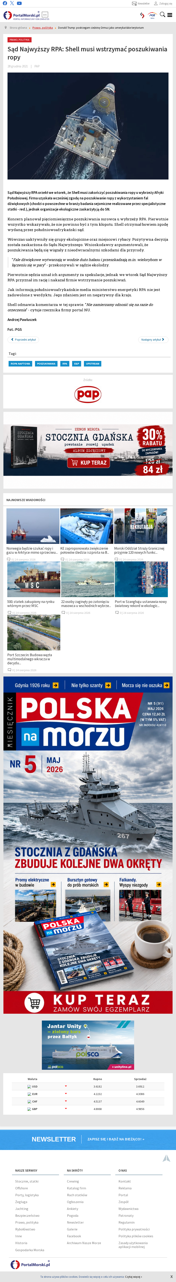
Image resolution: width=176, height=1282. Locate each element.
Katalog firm (76, 1188)
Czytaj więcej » (133, 1277)
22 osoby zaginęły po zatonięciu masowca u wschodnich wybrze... (86, 603)
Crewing (73, 1181)
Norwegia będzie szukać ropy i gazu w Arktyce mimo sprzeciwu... (32, 550)
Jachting (21, 1208)
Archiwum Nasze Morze (84, 1243)
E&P (76, 363)
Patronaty (126, 1215)
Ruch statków (77, 1195)
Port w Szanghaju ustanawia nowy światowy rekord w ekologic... (141, 603)
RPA (64, 363)
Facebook (74, 1236)
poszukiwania (46, 363)
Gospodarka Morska (29, 1250)
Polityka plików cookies (135, 1236)
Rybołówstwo (25, 1229)
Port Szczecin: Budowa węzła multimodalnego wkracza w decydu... (29, 659)
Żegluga (21, 1202)
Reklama (125, 1188)
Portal (123, 1195)
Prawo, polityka (26, 1222)
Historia (21, 1243)
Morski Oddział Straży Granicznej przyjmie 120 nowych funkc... (139, 550)
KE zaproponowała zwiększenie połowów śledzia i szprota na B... (84, 550)
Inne (18, 1236)
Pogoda (72, 1215)
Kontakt (124, 1181)
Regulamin (126, 1222)
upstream (92, 363)
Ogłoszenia (75, 1202)
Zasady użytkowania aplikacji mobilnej (133, 1245)
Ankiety (72, 1208)
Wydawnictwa (128, 1208)
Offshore (21, 1188)
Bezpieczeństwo (27, 1215)
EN (45, 14)
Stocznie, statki (26, 1181)
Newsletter (75, 1222)
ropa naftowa (20, 363)
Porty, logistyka (27, 1195)
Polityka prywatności (134, 1229)
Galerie (72, 1229)
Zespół (123, 1202)
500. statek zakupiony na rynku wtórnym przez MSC (31, 603)
